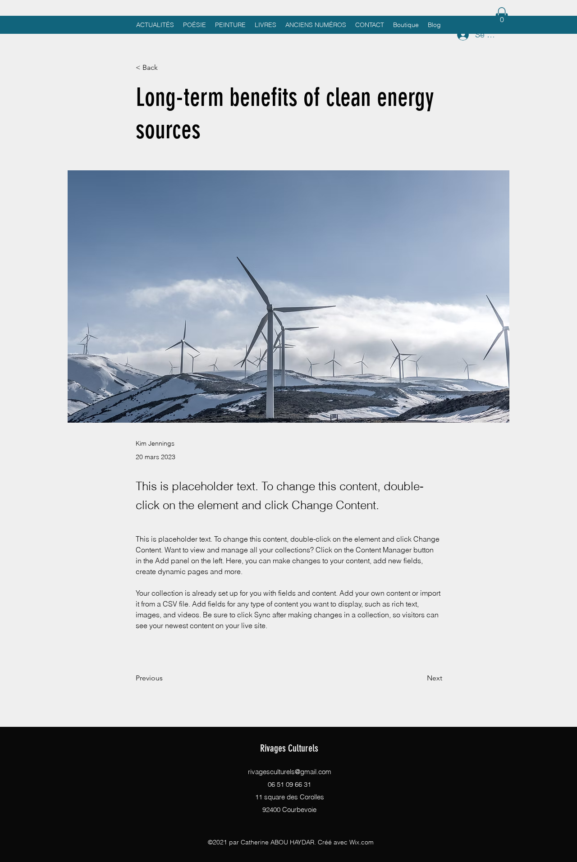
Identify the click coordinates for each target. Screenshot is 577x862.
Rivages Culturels (289, 748)
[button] (501, 16)
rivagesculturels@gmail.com (289, 771)
